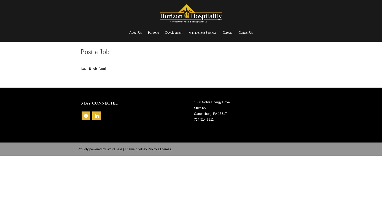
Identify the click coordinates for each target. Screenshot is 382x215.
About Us (135, 32)
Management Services (202, 32)
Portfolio (153, 32)
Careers (227, 32)
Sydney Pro (144, 149)
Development (173, 32)
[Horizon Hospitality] (191, 15)
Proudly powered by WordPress (100, 149)
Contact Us (246, 32)
